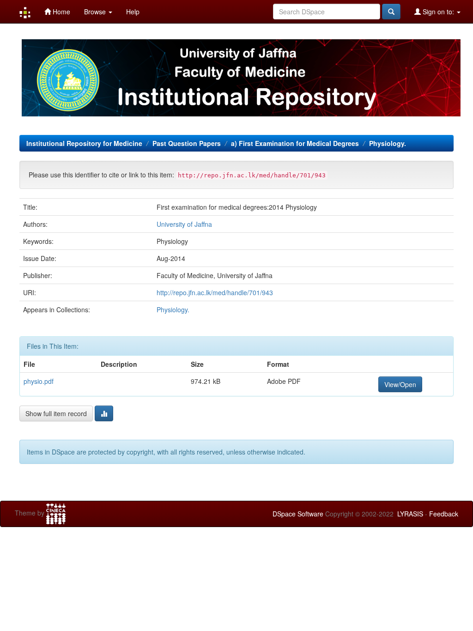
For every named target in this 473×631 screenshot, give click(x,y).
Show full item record (56, 413)
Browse (96, 11)
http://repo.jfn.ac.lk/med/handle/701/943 (215, 292)
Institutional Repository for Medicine (84, 143)
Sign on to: (438, 11)
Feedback (443, 513)
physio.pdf (39, 381)
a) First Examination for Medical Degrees (295, 143)
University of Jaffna (184, 224)
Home (60, 11)
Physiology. (387, 143)
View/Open (400, 384)
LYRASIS (410, 513)
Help (132, 11)
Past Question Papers (186, 143)
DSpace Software (298, 513)
